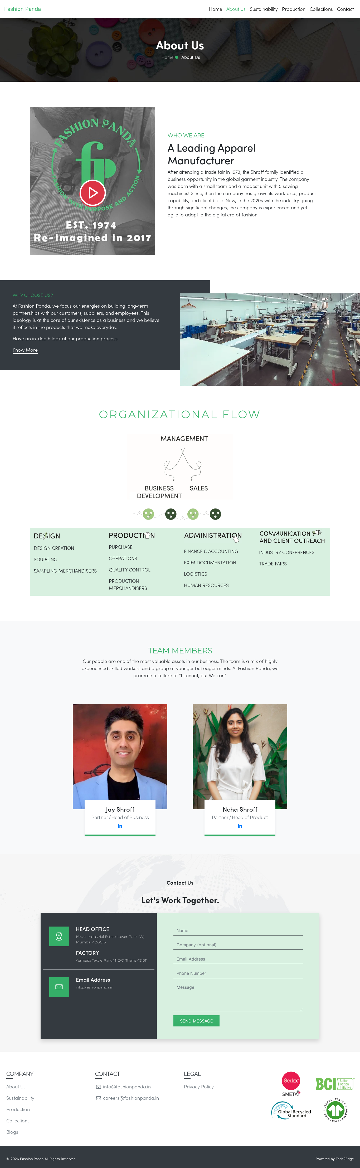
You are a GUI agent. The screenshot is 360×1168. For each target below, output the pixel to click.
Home (215, 9)
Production (293, 9)
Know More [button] (25, 349)
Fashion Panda (22, 9)
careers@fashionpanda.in (130, 1097)
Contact (345, 9)
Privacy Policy (199, 1086)
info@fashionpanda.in (94, 987)
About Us (236, 9)
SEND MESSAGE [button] (196, 1021)
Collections (321, 9)
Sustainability (264, 9)
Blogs (12, 1131)
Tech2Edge (345, 1159)
